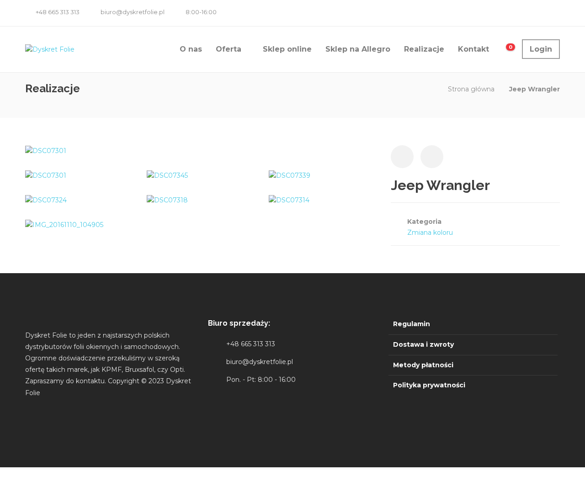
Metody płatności (423, 365)
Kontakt (473, 49)
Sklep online (287, 49)
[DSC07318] (167, 200)
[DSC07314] (289, 200)
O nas (191, 49)
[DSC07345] (167, 175)
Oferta (228, 49)
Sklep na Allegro (357, 49)
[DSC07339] (289, 175)
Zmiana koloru (430, 232)
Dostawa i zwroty (423, 344)
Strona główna (471, 89)
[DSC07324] (46, 200)
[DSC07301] (45, 150)
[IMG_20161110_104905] (64, 225)
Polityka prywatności (429, 385)
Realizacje (424, 49)
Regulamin (411, 324)
